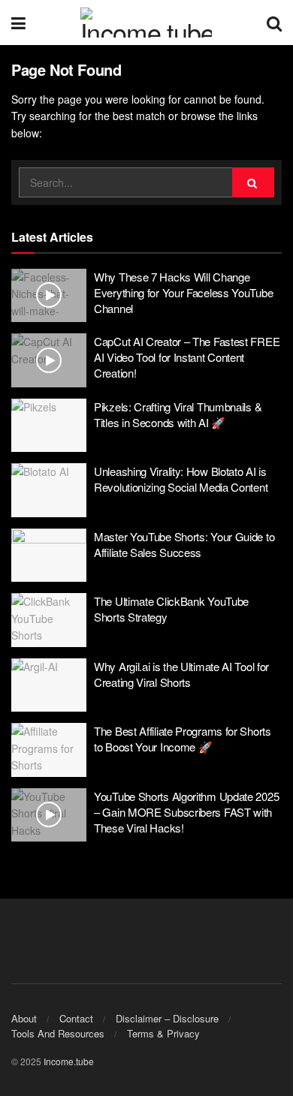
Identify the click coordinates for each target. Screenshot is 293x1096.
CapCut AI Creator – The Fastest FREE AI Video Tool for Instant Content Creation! (186, 357)
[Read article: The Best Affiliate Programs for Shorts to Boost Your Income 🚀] (48, 750)
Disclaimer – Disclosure (167, 1018)
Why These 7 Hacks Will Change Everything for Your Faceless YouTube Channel (183, 292)
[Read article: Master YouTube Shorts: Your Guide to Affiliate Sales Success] (48, 555)
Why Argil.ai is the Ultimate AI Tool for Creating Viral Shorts (181, 674)
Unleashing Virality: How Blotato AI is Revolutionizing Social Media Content (180, 479)
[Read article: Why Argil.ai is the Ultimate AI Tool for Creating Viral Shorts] (48, 685)
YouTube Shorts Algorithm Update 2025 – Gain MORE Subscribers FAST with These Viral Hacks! (186, 812)
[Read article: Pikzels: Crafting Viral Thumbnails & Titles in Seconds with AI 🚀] (48, 426)
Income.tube (69, 1061)
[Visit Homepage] (146, 23)
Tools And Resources (57, 1033)
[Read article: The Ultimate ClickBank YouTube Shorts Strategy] (48, 620)
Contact (76, 1018)
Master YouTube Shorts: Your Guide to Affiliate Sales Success (184, 544)
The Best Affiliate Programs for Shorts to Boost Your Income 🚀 (182, 738)
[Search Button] (274, 22)
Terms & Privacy (163, 1033)
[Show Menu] (18, 22)
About (24, 1018)
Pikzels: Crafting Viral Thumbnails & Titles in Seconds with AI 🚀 (177, 414)
